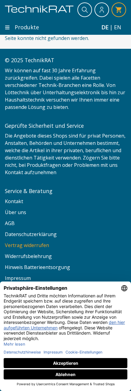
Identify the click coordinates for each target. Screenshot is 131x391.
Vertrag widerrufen (27, 245)
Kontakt (14, 201)
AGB (10, 223)
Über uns (15, 212)
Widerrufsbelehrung (28, 256)
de (104, 27)
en (117, 27)
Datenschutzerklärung (31, 234)
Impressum (18, 278)
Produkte (27, 27)
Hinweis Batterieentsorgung (37, 267)
